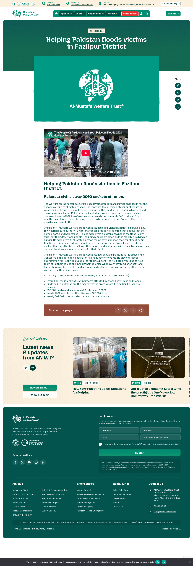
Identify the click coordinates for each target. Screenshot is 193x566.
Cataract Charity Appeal (23, 494)
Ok (158, 562)
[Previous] (26, 367)
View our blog (40, 395)
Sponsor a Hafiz (20, 498)
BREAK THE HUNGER (22, 515)
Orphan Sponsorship (22, 511)
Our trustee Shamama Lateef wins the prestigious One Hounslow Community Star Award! (156, 392)
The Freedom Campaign (53, 494)
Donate (172, 13)
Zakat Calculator (121, 490)
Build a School (49, 511)
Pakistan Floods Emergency (90, 511)
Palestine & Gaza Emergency (90, 494)
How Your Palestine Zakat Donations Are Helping (99, 390)
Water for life (19, 502)
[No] (189, 562)
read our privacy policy (111, 465)
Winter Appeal (84, 490)
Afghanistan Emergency (88, 498)
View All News (38, 387)
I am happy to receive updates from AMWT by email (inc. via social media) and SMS (141, 444)
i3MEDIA (177, 529)
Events (116, 502)
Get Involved (94, 13)
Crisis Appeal (130, 13)
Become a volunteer (122, 494)
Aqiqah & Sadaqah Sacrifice (55, 490)
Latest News (119, 498)
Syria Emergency (85, 507)
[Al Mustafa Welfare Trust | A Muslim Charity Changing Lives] (25, 14)
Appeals (65, 13)
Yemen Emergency (86, 502)
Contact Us (118, 507)
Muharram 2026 (20, 490)
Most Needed (18, 507)
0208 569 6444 (53, 5)
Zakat (79, 13)
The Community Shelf (52, 498)
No (164, 562)
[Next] (33, 367)
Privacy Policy (38, 529)
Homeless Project (50, 502)
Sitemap (51, 529)
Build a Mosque (49, 507)
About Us (112, 13)
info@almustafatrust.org (82, 5)
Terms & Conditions (21, 529)
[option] (100, 365)
